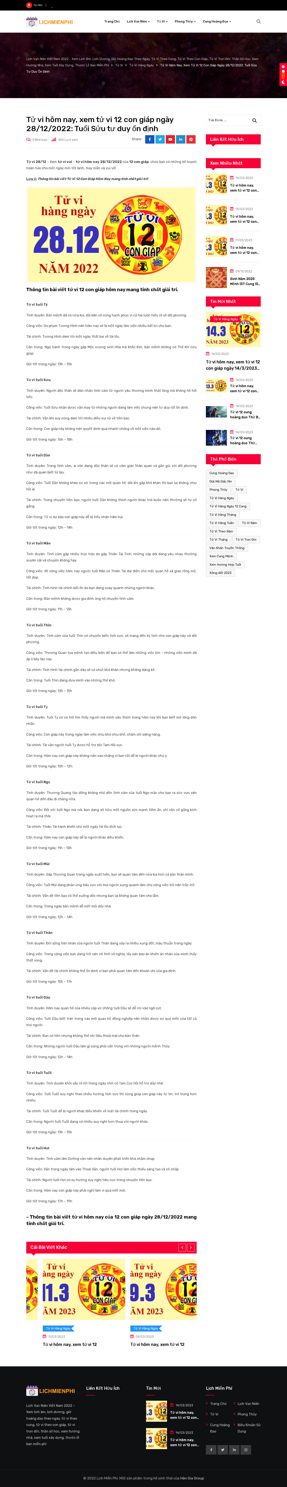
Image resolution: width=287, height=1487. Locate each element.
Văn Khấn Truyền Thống (226, 548)
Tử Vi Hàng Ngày (221, 498)
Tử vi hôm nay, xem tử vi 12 (65, 1344)
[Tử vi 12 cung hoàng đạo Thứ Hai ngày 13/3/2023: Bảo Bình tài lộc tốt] (216, 438)
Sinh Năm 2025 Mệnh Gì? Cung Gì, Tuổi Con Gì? (244, 284)
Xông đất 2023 (220, 573)
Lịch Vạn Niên (137, 21)
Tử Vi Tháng (218, 539)
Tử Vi (161, 21)
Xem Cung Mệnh (221, 556)
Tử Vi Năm (249, 523)
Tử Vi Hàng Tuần (221, 523)
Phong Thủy (184, 21)
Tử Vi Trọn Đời (246, 539)
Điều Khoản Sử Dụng (249, 1428)
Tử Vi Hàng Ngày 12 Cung (227, 506)
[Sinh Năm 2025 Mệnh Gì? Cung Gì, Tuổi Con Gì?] (216, 277)
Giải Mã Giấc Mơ (220, 481)
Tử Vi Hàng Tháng (222, 515)
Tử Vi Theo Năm (221, 531)
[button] (182, 1247)
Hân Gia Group (192, 1478)
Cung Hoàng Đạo (215, 21)
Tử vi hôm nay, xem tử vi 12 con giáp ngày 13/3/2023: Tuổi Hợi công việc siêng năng (103, 5)
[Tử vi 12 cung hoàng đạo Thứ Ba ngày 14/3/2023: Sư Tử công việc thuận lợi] (216, 412)
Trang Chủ (112, 21)
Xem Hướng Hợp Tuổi (225, 565)
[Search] (259, 21)
